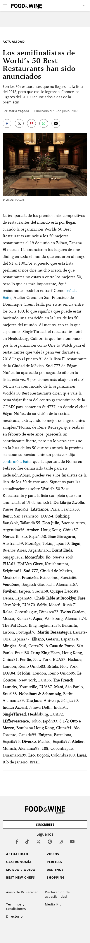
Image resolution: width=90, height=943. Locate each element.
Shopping (56, 877)
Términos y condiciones (16, 906)
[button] (5, 5)
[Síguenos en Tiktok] (27, 841)
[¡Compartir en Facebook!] (7, 123)
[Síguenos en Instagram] (61, 841)
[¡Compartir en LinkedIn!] (43, 123)
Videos (53, 854)
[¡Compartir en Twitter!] (19, 123)
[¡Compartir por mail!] (56, 123)
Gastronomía (19, 862)
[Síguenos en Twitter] (38, 841)
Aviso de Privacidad (22, 892)
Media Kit (53, 904)
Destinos (55, 870)
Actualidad (14, 41)
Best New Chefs (20, 877)
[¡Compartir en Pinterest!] (31, 123)
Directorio (14, 916)
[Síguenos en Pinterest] (50, 841)
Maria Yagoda (19, 111)
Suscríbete (45, 824)
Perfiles (54, 862)
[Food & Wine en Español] (26, 5)
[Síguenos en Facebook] (17, 841)
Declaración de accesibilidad (57, 894)
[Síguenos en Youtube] (72, 841)
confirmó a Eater (17, 461)
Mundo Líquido (20, 870)
